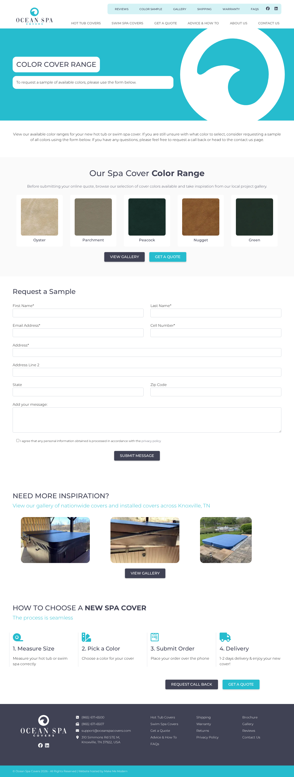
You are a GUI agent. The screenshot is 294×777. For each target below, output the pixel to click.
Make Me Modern (115, 771)
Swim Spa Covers (127, 23)
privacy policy (151, 441)
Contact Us (269, 23)
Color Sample (150, 9)
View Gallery (124, 257)
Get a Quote (165, 23)
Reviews (121, 9)
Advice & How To (203, 23)
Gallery (179, 9)
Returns (202, 731)
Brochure (249, 717)
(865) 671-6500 (93, 717)
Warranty (231, 9)
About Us (238, 23)
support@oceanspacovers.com (106, 731)
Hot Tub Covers (86, 23)
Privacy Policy (207, 737)
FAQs (255, 9)
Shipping (204, 9)
